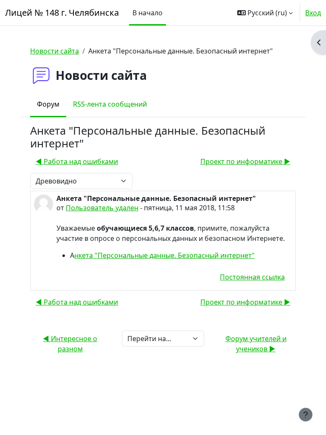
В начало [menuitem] (147, 12)
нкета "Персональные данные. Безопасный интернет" (164, 255)
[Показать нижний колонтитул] (305, 414)
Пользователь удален (102, 207)
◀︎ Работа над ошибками (77, 161)
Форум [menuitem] (48, 104)
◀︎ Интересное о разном (70, 343)
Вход (313, 12)
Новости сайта (54, 51)
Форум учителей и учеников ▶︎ (256, 343)
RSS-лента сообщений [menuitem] (110, 104)
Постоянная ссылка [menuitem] (252, 277)
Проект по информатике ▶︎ (245, 161)
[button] (265, 12)
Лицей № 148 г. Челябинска (62, 12)
